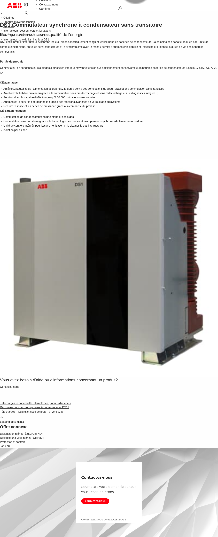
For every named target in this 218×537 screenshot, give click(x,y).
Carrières (44, 8)
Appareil (8, 26)
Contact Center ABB (115, 519)
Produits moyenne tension (19, 21)
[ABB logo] (14, 5)
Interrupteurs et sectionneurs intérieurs (26, 35)
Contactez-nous (48, 4)
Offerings (8, 17)
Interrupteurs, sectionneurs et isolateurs (27, 30)
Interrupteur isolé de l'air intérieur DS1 (26, 39)
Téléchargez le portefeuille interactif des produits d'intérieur (35, 403)
